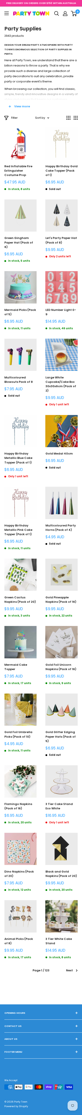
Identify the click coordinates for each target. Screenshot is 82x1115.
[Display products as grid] (68, 118)
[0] (74, 13)
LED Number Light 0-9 (60, 312)
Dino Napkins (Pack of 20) (19, 873)
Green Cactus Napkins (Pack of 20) (20, 599)
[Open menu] (6, 13)
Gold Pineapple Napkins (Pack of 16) (60, 599)
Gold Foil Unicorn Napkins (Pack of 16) (60, 667)
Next (69, 970)
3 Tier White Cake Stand (58, 941)
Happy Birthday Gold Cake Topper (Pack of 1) (61, 170)
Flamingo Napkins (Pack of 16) (18, 806)
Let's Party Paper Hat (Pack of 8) (61, 240)
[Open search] (56, 13)
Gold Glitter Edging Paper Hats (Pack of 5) (60, 736)
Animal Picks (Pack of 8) (18, 941)
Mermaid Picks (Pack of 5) (20, 312)
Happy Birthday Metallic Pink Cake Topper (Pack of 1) (18, 529)
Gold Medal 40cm (59, 453)
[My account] (65, 13)
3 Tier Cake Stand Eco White (59, 806)
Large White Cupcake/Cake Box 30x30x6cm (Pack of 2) (60, 384)
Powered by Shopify (16, 1106)
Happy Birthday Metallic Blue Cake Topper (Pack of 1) (18, 457)
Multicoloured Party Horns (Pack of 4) (60, 527)
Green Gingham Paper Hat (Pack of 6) (18, 242)
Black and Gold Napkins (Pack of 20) (61, 873)
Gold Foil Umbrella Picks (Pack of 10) (18, 734)
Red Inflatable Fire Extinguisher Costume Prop (18, 170)
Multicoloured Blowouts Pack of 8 (18, 379)
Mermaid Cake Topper (15, 667)
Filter (14, 118)
